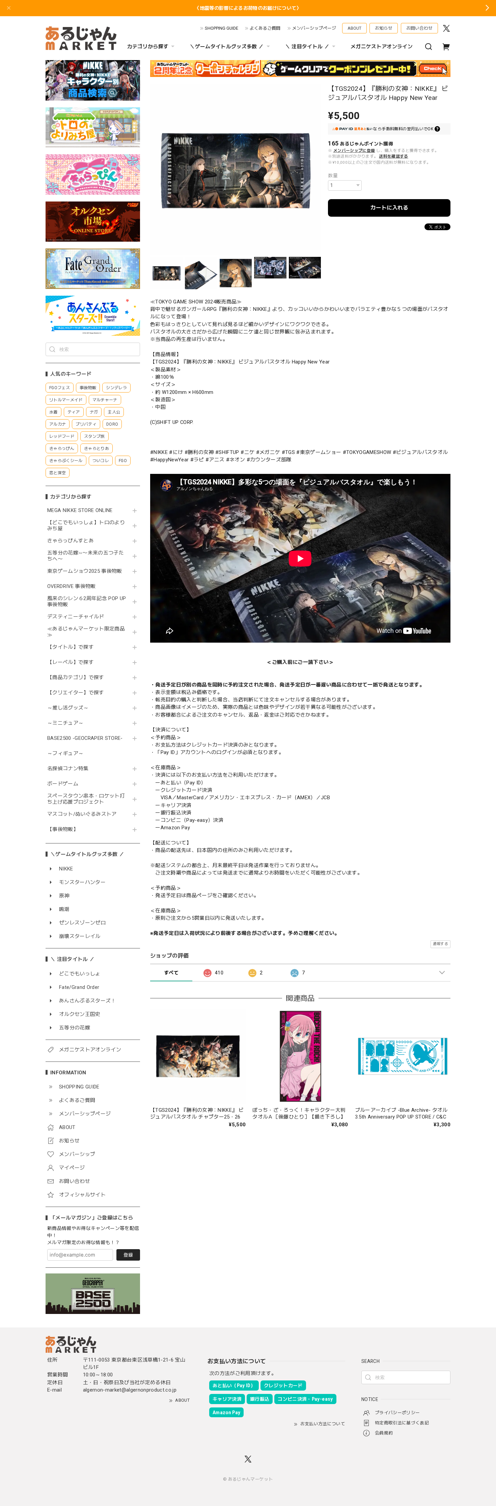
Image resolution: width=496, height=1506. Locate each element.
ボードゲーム (62, 784)
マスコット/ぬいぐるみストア (82, 814)
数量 (333, 175)
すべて (171, 972)
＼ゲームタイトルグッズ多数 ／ (227, 47)
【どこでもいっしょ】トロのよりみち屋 (86, 526)
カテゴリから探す (148, 47)
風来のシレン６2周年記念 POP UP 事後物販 (86, 602)
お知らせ (383, 28)
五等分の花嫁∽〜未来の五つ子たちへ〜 (85, 556)
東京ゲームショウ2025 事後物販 (87, 571)
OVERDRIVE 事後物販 (71, 586)
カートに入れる (389, 208)
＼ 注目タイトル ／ (307, 47)
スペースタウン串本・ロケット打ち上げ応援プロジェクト (86, 799)
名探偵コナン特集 (68, 769)
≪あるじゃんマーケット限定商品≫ (86, 632)
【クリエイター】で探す (75, 693)
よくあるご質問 (265, 28)
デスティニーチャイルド (75, 617)
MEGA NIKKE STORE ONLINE (80, 510)
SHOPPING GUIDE (221, 28)
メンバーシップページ (314, 28)
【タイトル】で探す (70, 647)
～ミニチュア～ (65, 723)
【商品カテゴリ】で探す (75, 677)
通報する (440, 944)
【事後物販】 (62, 829)
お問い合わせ (419, 28)
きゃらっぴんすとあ (70, 541)
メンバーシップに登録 (354, 150)
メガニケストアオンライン (382, 47)
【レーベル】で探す (70, 662)
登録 (128, 1255)
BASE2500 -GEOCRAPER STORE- (85, 738)
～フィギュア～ (65, 753)
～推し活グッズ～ (68, 708)
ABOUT (354, 28)
